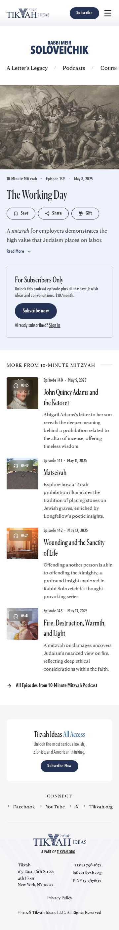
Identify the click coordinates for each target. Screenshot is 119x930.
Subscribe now (36, 311)
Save (24, 213)
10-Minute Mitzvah (22, 179)
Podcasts (74, 67)
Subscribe (84, 13)
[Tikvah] (28, 13)
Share (57, 213)
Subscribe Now (59, 766)
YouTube (55, 806)
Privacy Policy (59, 897)
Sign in (54, 325)
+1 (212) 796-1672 (87, 864)
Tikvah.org (101, 806)
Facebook (24, 806)
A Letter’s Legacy (27, 67)
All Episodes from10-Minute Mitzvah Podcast (56, 685)
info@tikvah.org (87, 872)
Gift (89, 213)
